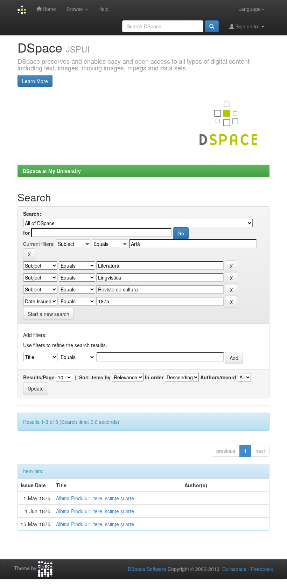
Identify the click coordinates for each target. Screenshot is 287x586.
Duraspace (234, 568)
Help (103, 8)
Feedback (262, 568)
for (26, 232)
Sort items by (95, 377)
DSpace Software (147, 568)
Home (48, 8)
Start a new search (48, 313)
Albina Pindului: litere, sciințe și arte (95, 498)
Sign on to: (247, 26)
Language (249, 8)
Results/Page (39, 377)
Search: (32, 213)
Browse (75, 8)
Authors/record (218, 377)
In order (154, 377)
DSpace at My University (52, 170)
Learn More (35, 80)
